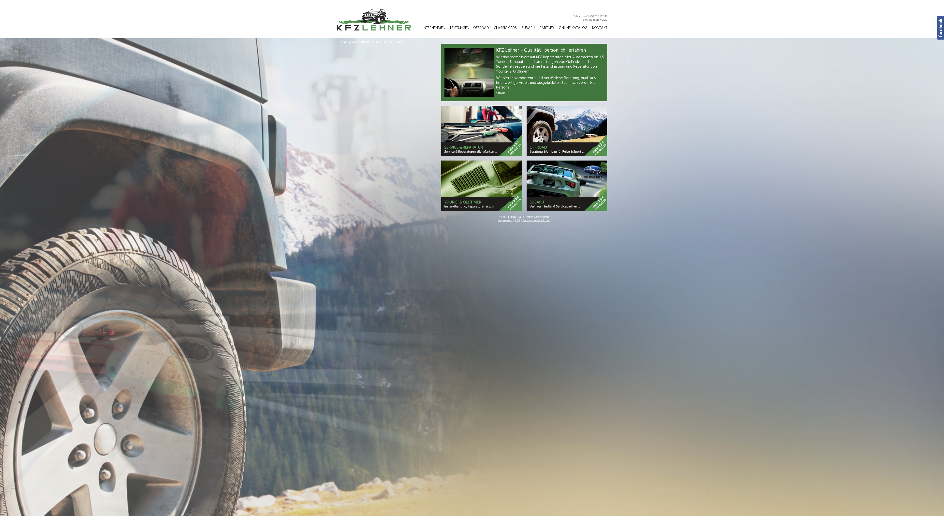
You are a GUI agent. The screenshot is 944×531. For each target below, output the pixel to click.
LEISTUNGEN (459, 28)
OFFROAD (481, 28)
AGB (517, 220)
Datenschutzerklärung (536, 220)
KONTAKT (599, 28)
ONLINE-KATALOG (573, 28)
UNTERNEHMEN (433, 28)
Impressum (505, 220)
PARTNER (547, 28)
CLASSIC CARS (505, 28)
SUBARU (528, 28)
